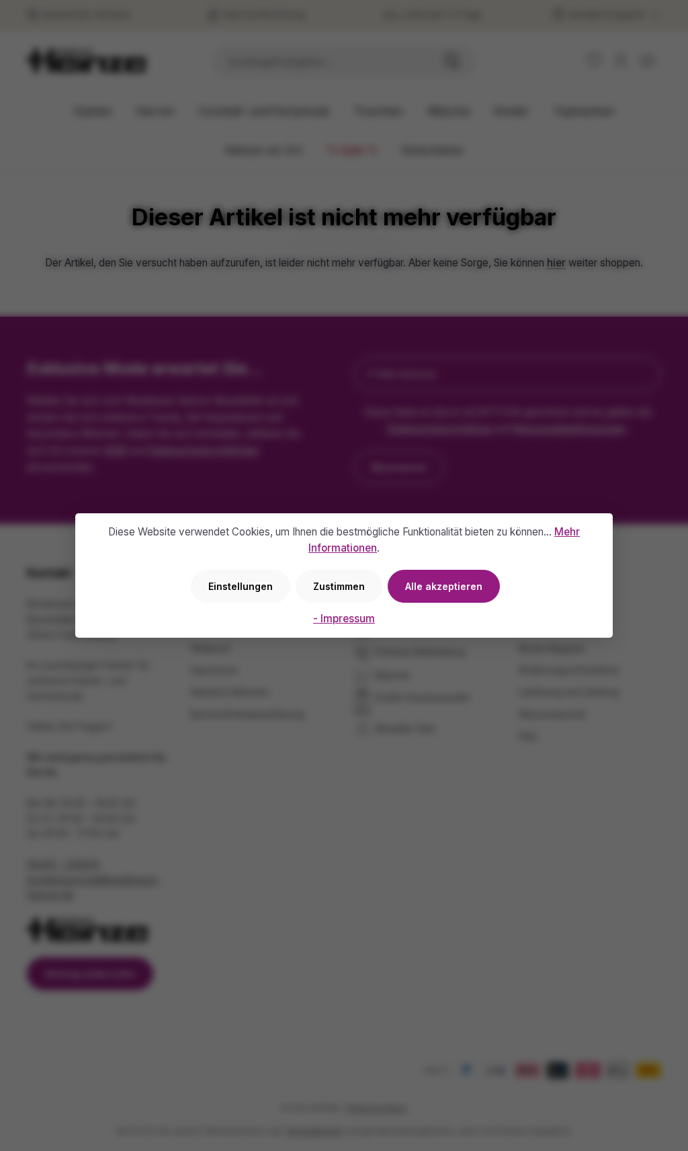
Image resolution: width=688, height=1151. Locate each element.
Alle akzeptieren (443, 586)
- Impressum (344, 618)
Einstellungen (240, 586)
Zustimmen (339, 586)
